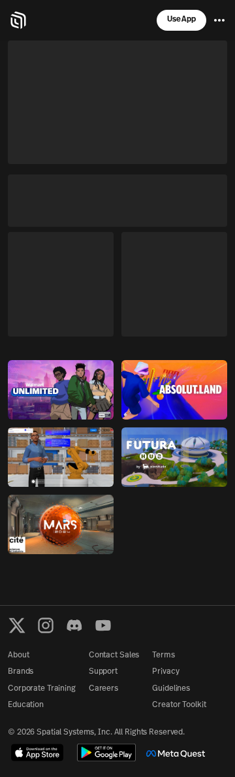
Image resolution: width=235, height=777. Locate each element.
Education (26, 705)
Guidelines (171, 689)
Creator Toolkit (179, 705)
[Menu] (219, 20)
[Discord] (74, 625)
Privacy (165, 672)
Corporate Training (42, 689)
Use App (181, 20)
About (18, 655)
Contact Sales (114, 655)
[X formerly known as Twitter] (17, 625)
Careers (103, 689)
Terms (163, 655)
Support (103, 672)
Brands (20, 672)
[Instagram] (46, 625)
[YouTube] (103, 625)
